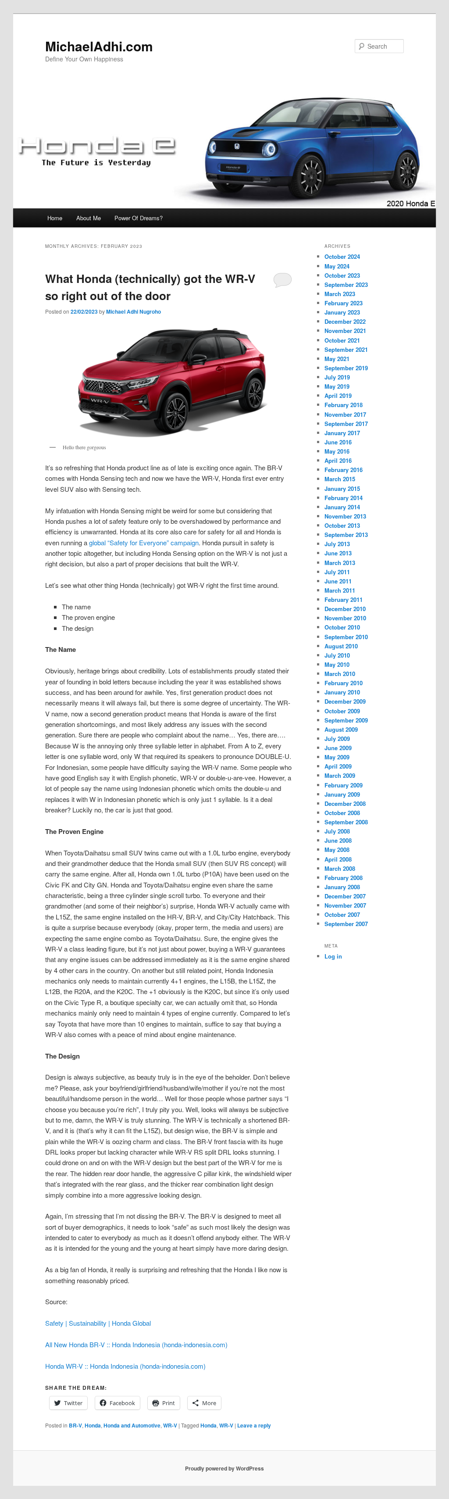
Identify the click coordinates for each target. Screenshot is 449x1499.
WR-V (170, 1425)
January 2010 (342, 692)
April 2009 (338, 766)
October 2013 (342, 525)
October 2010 (342, 627)
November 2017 (345, 414)
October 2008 (342, 813)
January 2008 (342, 887)
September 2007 (346, 923)
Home (54, 218)
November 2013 (345, 516)
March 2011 (339, 590)
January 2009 (342, 794)
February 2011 (343, 599)
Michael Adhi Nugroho (133, 311)
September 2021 (346, 349)
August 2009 (341, 729)
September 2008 (346, 822)
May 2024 (336, 266)
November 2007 (345, 905)
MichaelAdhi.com (99, 45)
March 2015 (339, 479)
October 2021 (342, 340)
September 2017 (346, 423)
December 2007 (345, 896)
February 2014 (343, 498)
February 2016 (343, 469)
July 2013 (337, 544)
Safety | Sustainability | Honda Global (98, 1322)
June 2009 (338, 748)
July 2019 (337, 377)
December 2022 (345, 321)
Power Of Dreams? (138, 218)
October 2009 (342, 711)
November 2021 (345, 330)
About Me (88, 218)
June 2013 (338, 553)
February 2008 (343, 877)
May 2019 (336, 386)
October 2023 (342, 275)
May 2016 (336, 451)
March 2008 (339, 868)
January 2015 (342, 488)
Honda (93, 1425)
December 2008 (345, 803)
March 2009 (339, 775)
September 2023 (346, 284)
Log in (333, 956)
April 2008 (338, 859)
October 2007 (342, 914)
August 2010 (341, 646)
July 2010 (337, 655)
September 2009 (346, 720)
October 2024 (342, 256)
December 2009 (345, 701)
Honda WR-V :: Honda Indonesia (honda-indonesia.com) (125, 1365)
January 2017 (342, 433)
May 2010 (336, 664)
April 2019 (338, 395)
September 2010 (346, 637)
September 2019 (346, 368)
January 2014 (342, 507)
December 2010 (345, 609)
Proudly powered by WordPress (224, 1468)
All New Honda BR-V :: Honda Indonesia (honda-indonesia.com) (136, 1344)
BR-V (75, 1425)
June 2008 (338, 840)
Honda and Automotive (131, 1425)
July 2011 (337, 572)
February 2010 (343, 683)
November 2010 (345, 618)
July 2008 (337, 831)
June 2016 (338, 442)
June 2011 (338, 581)
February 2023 (343, 303)
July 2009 (337, 738)
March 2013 (339, 562)
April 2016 (338, 460)
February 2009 (343, 785)
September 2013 (346, 534)
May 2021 (336, 358)
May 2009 (336, 757)
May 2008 (336, 849)
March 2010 (339, 673)
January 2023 (342, 312)
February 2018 (343, 405)
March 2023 (339, 294)
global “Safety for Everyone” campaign (144, 542)
